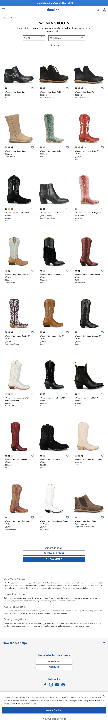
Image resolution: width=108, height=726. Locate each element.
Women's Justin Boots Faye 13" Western (87, 152)
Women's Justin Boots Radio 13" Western (52, 399)
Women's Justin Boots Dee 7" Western (51, 460)
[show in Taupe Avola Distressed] (76, 517)
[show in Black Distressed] (41, 88)
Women (6, 18)
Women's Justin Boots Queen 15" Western (88, 275)
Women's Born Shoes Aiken (50, 213)
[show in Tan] (44, 147)
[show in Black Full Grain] (41, 209)
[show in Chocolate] (82, 147)
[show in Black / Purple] (12, 332)
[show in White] (12, 394)
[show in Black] (6, 88)
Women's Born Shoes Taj (84, 92)
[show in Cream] (6, 147)
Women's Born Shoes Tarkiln (51, 92)
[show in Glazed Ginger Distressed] (79, 88)
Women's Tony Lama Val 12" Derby (88, 459)
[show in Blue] (41, 147)
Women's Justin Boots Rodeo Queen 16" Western (54, 522)
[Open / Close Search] (98, 10)
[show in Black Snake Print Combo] (44, 209)
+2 (15, 394)
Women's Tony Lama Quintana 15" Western (18, 522)
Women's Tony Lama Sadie (50, 151)
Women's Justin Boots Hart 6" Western (86, 399)
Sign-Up (54, 667)
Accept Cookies (54, 710)
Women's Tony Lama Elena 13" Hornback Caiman (17, 399)
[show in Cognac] (79, 147)
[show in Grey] (79, 455)
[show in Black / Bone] (9, 332)
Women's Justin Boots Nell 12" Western (51, 275)
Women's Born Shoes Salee (15, 151)
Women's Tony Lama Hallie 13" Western (52, 337)
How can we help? (15, 643)
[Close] (104, 696)
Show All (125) (63, 553)
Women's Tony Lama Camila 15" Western (17, 337)
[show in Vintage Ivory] (44, 270)
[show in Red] (76, 147)
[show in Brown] (12, 209)
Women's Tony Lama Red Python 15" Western (88, 214)
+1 (85, 88)
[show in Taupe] (6, 270)
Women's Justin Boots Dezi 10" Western (17, 214)
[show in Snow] (41, 517)
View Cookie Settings (54, 718)
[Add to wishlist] (32, 88)
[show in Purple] (9, 270)
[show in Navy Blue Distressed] (44, 88)
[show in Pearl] (6, 394)
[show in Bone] (9, 209)
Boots (13, 18)
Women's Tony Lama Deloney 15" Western (88, 337)
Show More (64, 559)
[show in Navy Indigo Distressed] (82, 88)
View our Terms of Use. (27, 703)
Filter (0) (30, 38)
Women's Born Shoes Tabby (86, 521)
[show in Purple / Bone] (6, 332)
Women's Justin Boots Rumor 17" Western (17, 460)
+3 (15, 332)
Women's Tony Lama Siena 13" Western (17, 275)
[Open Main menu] (3, 9)
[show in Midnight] (44, 332)
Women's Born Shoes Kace (15, 92)
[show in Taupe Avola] (9, 147)
